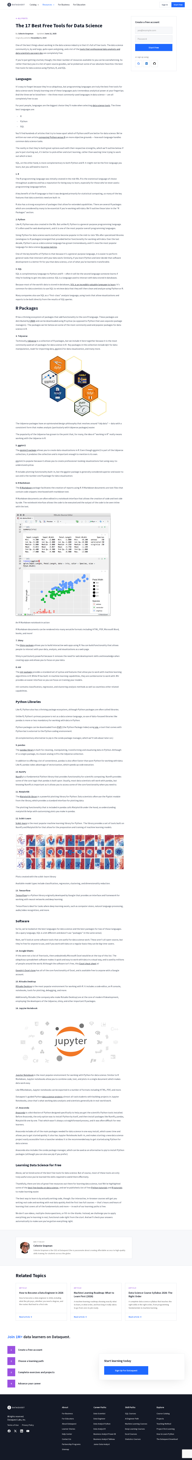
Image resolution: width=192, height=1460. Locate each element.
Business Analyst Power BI (105, 1434)
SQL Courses (130, 1413)
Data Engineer (99, 1418)
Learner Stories (68, 1429)
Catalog (33, 4)
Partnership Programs (71, 1444)
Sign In (165, 4)
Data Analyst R (100, 1429)
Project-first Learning (166, 1429)
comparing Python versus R (52, 137)
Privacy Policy (28, 1425)
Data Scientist (99, 1413)
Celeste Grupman (25, 33)
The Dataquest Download (167, 1439)
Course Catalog (163, 1413)
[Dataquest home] (16, 5)
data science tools (101, 105)
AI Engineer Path (132, 1418)
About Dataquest (69, 1423)
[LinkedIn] (21, 1431)
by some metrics (49, 247)
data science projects (52, 1096)
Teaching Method (164, 1423)
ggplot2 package (28, 450)
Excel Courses (131, 1434)
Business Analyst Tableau (104, 1439)
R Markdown (26, 487)
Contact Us (66, 1439)
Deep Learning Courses (135, 1429)
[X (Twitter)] (15, 1431)
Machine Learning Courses (136, 1423)
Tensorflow (21, 895)
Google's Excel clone (26, 970)
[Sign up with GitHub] (154, 63)
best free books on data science (43, 1187)
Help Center (67, 1434)
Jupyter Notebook (25, 1075)
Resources (47, 4)
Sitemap (65, 1449)
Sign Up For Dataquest (126, 1370)
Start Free (178, 4)
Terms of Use (13, 1425)
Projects (160, 1418)
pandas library (27, 749)
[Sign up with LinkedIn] (146, 63)
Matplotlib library (28, 796)
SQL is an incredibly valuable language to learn (93, 284)
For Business (64, 4)
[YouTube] (28, 1431)
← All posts (22, 18)
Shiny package (27, 645)
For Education (79, 4)
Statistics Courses (133, 1439)
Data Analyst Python (102, 1423)
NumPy (19, 776)
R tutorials (117, 1187)
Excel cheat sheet (87, 963)
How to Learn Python (165, 1434)
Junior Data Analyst (102, 1444)
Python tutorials (99, 1187)
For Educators (68, 1418)
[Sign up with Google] (138, 63)
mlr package (26, 671)
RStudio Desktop (24, 986)
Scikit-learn (21, 823)
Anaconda (20, 1112)
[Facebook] (9, 1431)
